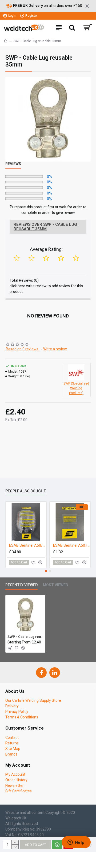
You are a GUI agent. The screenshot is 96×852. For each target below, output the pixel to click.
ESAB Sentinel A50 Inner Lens (71, 545)
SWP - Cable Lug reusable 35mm (25, 637)
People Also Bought (25, 491)
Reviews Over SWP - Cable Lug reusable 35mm (45, 226)
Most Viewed (55, 585)
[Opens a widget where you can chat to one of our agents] (76, 842)
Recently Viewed (21, 585)
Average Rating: (46, 249)
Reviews (13, 164)
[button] (46, 571)
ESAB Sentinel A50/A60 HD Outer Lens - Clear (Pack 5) (27, 545)
